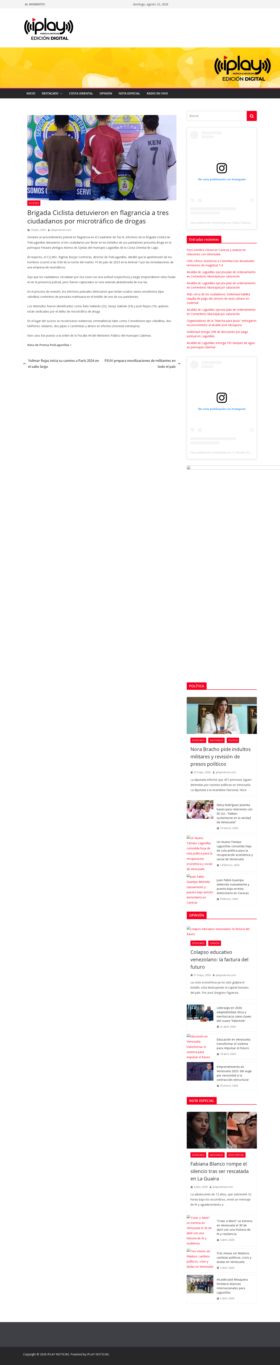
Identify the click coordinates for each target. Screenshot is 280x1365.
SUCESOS (34, 203)
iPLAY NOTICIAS (58, 1354)
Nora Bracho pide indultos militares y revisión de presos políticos (220, 756)
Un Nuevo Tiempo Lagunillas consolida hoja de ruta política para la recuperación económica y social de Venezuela (235, 850)
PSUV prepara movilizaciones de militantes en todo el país (140, 363)
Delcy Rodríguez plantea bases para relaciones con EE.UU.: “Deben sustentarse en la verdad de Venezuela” (235, 813)
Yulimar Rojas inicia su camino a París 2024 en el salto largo (63, 363)
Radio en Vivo (157, 93)
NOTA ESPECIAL (129, 93)
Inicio (30, 93)
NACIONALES (216, 740)
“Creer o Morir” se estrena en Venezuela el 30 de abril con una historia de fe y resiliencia (234, 1227)
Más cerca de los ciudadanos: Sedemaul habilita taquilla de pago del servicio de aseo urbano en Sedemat (218, 298)
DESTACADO (50, 93)
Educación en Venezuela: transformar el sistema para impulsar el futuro (234, 1043)
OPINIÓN (106, 93)
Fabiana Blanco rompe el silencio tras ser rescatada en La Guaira (219, 1171)
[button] (60, 93)
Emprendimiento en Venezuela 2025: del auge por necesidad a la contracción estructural (234, 1073)
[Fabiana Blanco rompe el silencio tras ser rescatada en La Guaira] (222, 1130)
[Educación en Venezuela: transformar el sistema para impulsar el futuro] (200, 1047)
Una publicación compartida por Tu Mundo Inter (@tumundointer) (232, 452)
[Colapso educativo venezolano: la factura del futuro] (222, 931)
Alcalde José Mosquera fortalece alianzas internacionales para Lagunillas (232, 1286)
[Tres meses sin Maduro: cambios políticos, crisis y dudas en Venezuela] (200, 1261)
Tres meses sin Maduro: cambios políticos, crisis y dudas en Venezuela (234, 1257)
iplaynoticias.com (61, 230)
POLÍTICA (232, 740)
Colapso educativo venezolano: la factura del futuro (219, 959)
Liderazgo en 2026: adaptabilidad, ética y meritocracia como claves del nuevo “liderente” (234, 1014)
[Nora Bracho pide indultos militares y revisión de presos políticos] (222, 715)
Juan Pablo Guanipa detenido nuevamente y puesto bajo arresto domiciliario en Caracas (233, 886)
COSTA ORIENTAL (81, 93)
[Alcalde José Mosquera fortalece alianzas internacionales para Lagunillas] (200, 1289)
